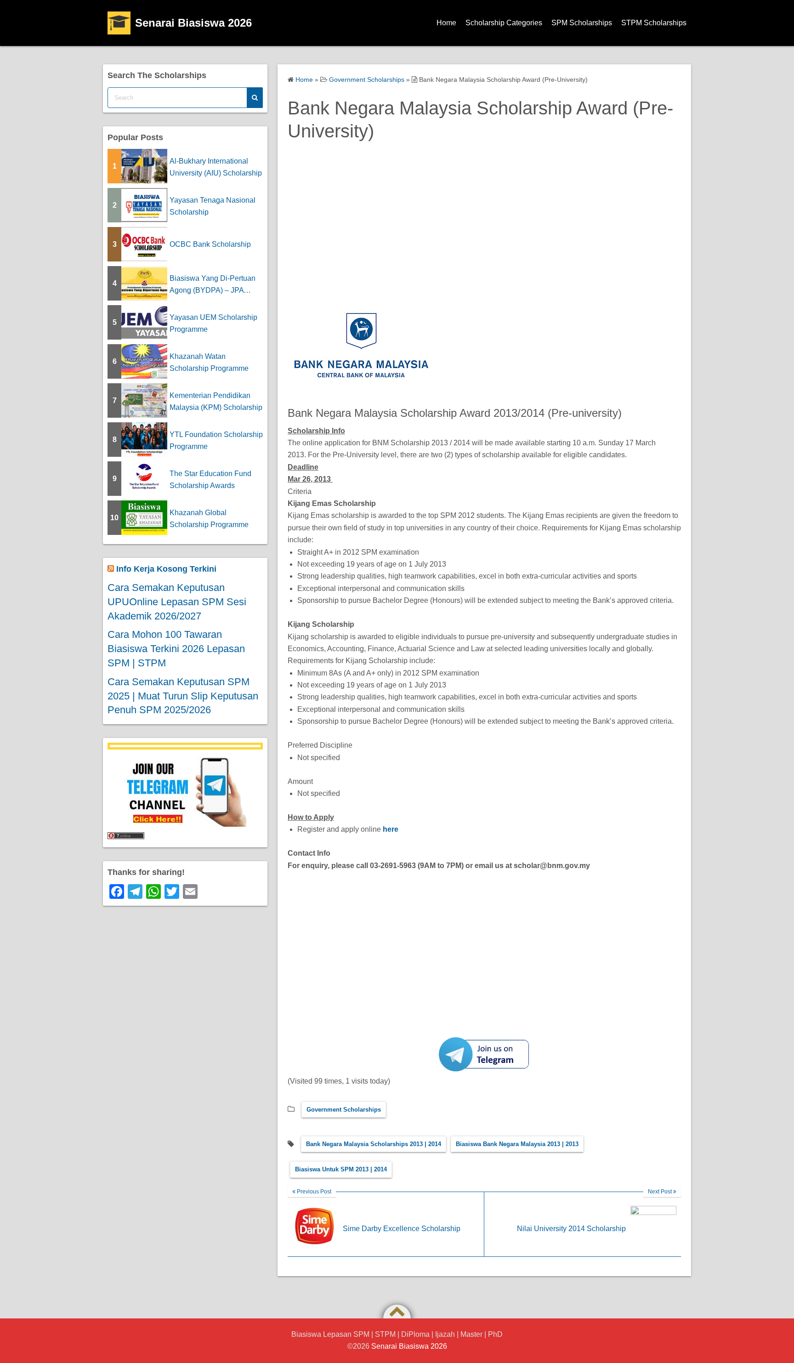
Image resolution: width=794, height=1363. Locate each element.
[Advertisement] (484, 228)
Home (446, 23)
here (390, 829)
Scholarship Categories (503, 23)
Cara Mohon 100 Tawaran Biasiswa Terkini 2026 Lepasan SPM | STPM (176, 649)
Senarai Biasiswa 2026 (193, 23)
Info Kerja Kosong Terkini (166, 569)
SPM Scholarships (581, 23)
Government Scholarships (343, 1109)
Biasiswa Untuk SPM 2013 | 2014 (341, 1169)
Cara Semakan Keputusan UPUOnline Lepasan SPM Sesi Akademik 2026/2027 (177, 602)
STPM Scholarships (653, 23)
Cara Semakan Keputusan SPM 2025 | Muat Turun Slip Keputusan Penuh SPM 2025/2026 (183, 696)
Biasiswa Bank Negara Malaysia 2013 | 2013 (517, 1144)
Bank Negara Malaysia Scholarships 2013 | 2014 (373, 1144)
